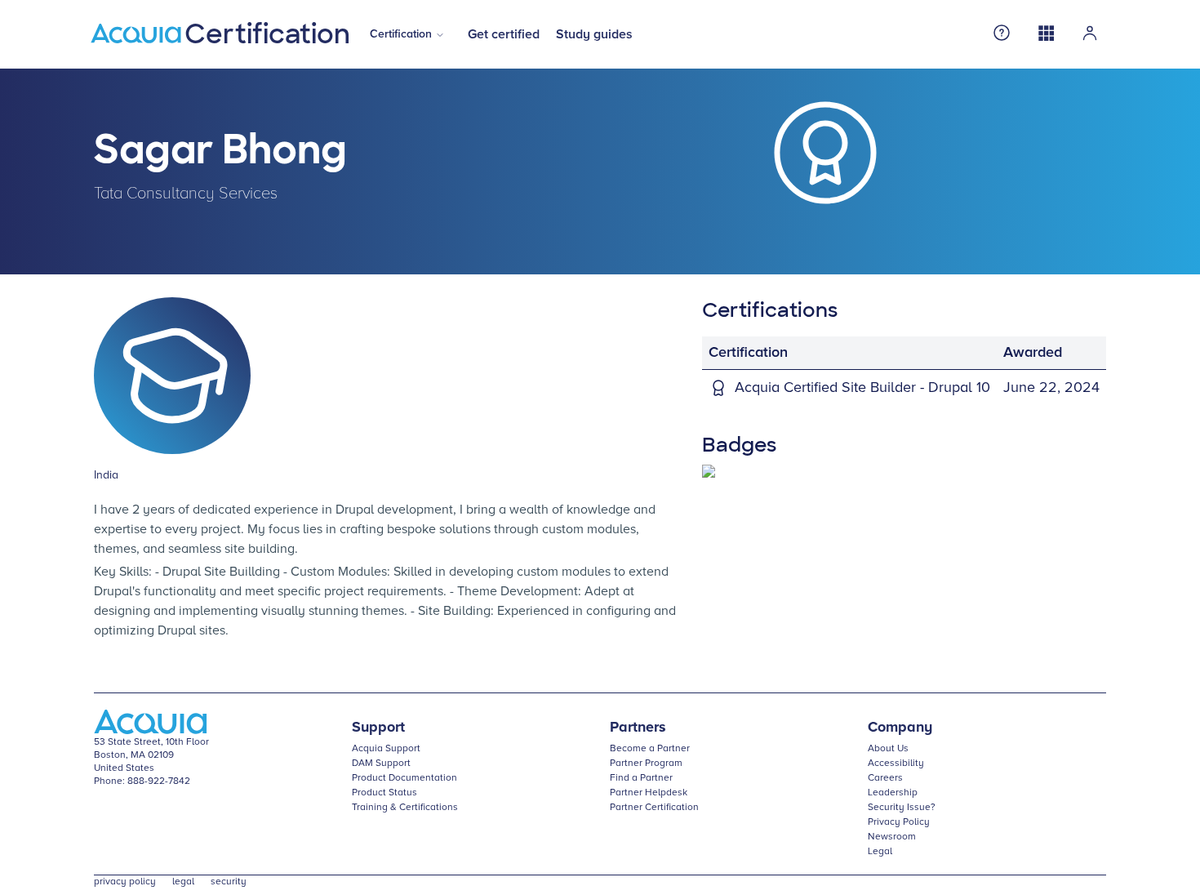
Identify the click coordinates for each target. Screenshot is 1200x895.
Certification (401, 34)
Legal (880, 852)
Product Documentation (404, 778)
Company (900, 727)
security (229, 882)
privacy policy (125, 882)
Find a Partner (641, 778)
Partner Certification (654, 808)
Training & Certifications (405, 808)
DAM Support (381, 763)
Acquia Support (386, 749)
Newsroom (892, 837)
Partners (638, 727)
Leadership (893, 793)
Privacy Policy (899, 822)
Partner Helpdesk (648, 793)
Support (378, 727)
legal (183, 882)
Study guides (594, 34)
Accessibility (896, 763)
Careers (885, 778)
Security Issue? (902, 808)
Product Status (384, 793)
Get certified (504, 34)
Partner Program (646, 763)
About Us (888, 749)
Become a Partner (650, 749)
